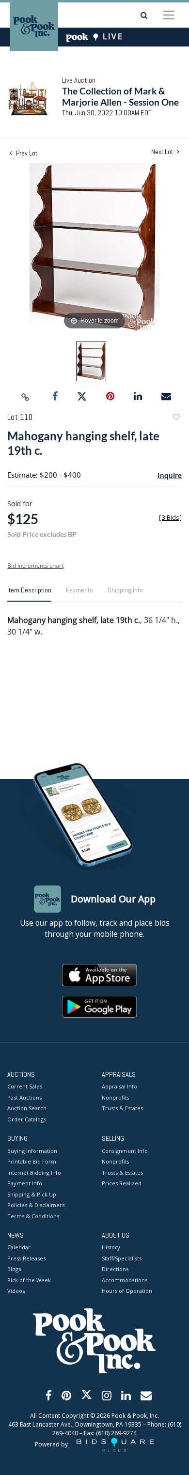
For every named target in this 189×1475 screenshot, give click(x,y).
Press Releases (26, 1258)
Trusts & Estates (122, 1108)
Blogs (14, 1269)
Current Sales (24, 1086)
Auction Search (27, 1108)
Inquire (170, 475)
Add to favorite (176, 418)
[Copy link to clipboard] (26, 397)
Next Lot (162, 152)
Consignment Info (125, 1150)
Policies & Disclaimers (35, 1205)
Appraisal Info (119, 1086)
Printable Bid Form (31, 1161)
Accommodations (124, 1280)
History (111, 1247)
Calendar (19, 1247)
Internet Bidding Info (34, 1172)
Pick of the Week (29, 1280)
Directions (115, 1269)
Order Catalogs (26, 1119)
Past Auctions (24, 1097)
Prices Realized (122, 1183)
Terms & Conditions (33, 1216)
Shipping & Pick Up (31, 1194)
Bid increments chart (35, 565)
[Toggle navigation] (169, 15)
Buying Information (32, 1150)
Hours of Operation (127, 1290)
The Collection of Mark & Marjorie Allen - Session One (120, 96)
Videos (16, 1290)
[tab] (29, 594)
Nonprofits (115, 1097)
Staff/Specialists (122, 1258)
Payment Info (24, 1183)
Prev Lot (26, 153)
